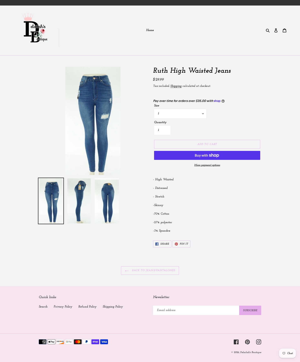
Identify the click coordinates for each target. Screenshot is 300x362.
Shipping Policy (113, 306)
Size (156, 105)
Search (43, 306)
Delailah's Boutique (250, 352)
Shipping (176, 86)
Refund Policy (87, 306)
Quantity (160, 122)
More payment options (207, 165)
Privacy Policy (63, 306)
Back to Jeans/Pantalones (153, 270)
